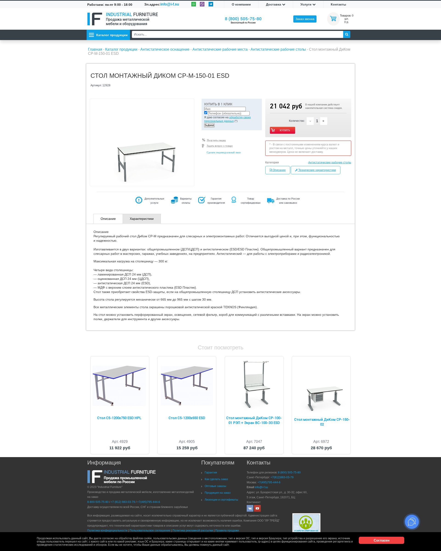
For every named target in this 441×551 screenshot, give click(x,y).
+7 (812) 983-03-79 (123, 502)
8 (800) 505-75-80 (243, 18)
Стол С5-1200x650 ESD (187, 418)
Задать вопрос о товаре (220, 145)
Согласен (382, 540)
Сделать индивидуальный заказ (224, 152)
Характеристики (142, 218)
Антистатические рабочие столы (329, 162)
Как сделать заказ (216, 479)
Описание (279, 170)
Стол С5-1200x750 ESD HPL (119, 418)
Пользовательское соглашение (150, 530)
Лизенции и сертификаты (221, 499)
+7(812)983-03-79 (282, 477)
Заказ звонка (304, 19)
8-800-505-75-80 (98, 502)
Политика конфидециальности (107, 530)
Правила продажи (227, 530)
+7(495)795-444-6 (148, 502)
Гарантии (211, 472)
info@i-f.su (169, 4)
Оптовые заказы (215, 486)
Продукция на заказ (218, 492)
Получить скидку (216, 140)
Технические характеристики (317, 170)
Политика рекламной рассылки (192, 530)
